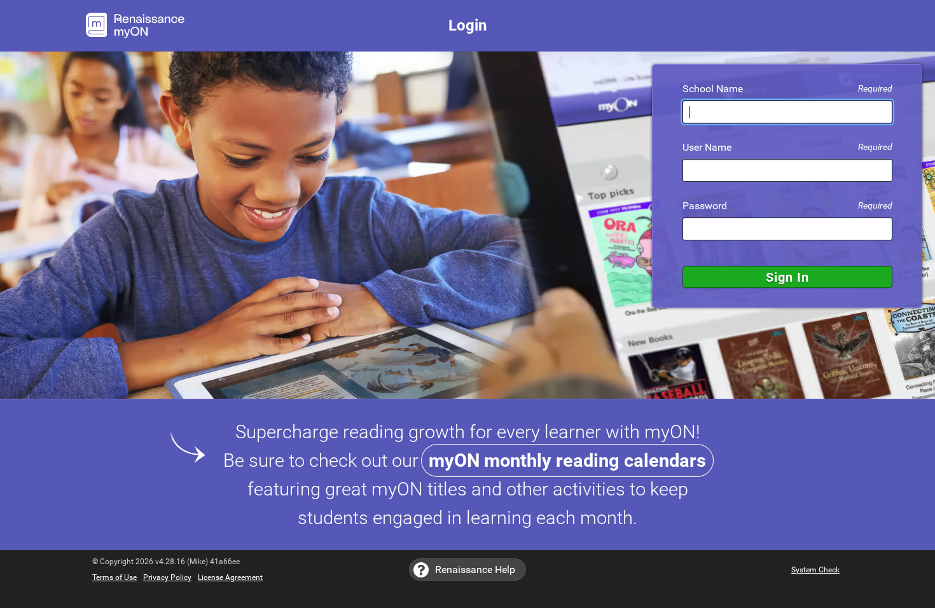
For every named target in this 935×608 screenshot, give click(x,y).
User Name (787, 147)
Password (787, 206)
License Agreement (230, 577)
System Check (815, 569)
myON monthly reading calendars (567, 460)
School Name (787, 89)
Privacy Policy (167, 577)
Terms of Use (114, 577)
